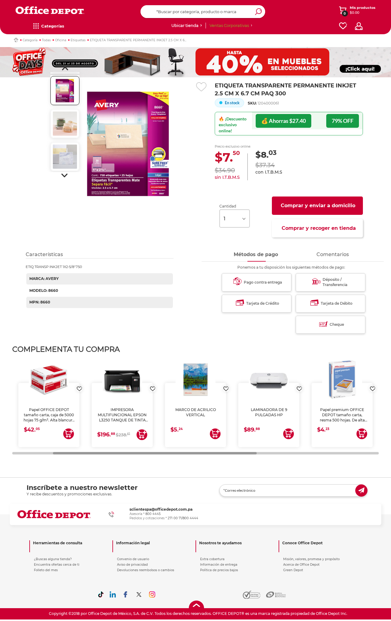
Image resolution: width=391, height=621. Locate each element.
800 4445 (153, 514)
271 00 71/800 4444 (183, 518)
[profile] (359, 26)
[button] (65, 68)
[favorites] (343, 26)
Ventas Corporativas (229, 25)
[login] (79, 385)
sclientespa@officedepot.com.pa (161, 509)
